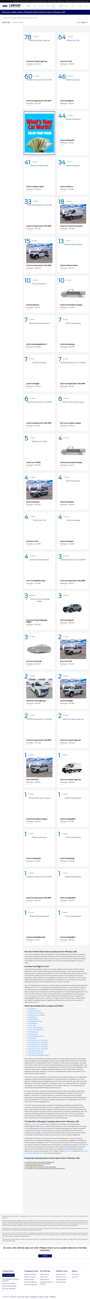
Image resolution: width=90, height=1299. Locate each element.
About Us (75, 1277)
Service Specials (61, 1282)
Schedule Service (61, 1279)
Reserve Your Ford (29, 1277)
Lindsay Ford (5, 1296)
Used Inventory (44, 1279)
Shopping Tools (31, 1271)
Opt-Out (46, 1296)
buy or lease (35, 1124)
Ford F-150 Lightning (35, 1028)
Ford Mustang (33, 1034)
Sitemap (27, 1296)
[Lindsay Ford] (11, 6)
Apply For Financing (30, 1274)
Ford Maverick (33, 1032)
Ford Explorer (32, 1023)
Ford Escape (32, 1017)
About (74, 1271)
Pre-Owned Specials (30, 1284)
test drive (68, 1151)
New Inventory (44, 1274)
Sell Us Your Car (61, 1277)
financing (39, 987)
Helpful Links (62, 1271)
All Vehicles (45, 1271)
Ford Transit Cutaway (35, 1053)
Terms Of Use (20, 1296)
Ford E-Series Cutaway (36, 1013)
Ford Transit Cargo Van (36, 1051)
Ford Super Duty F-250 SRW (38, 1040)
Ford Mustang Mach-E (35, 1036)
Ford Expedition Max (35, 1021)
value (26, 996)
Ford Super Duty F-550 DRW (38, 1049)
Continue (45, 1256)
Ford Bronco (32, 1009)
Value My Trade (60, 1274)
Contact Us (9, 1275)
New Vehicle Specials (30, 1282)
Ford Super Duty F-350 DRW (38, 1042)
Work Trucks (44, 1277)
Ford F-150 (32, 1025)
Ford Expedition (33, 1019)
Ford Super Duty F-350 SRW (38, 1044)
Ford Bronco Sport (34, 1011)
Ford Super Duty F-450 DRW (38, 1047)
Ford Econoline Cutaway (36, 1015)
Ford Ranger (32, 1038)
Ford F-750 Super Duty (36, 1030)
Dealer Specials (29, 1279)
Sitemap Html (33, 1296)
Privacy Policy (13, 1296)
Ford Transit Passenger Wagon (38, 1055)
